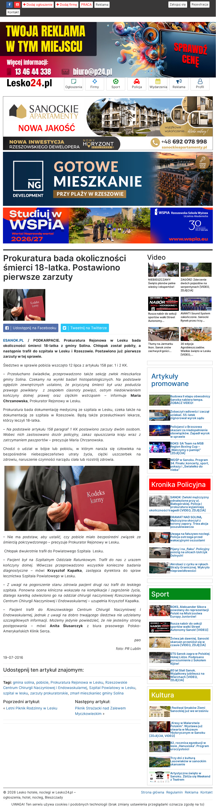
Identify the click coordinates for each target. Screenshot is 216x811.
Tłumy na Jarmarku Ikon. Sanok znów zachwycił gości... (160, 347)
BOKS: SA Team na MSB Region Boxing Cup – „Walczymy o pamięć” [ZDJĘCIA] (187, 448)
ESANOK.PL (13, 340)
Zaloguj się (178, 4)
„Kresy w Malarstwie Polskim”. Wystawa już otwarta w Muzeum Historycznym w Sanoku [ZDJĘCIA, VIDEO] (177, 729)
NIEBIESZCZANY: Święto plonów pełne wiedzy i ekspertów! (162, 283)
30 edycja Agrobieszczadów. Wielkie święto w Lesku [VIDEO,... (196, 349)
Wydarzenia (158, 87)
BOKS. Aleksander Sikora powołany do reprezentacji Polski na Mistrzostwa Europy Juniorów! (189, 611)
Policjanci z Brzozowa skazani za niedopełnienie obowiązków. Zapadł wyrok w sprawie (190, 431)
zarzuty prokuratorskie (49, 693)
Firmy (94, 87)
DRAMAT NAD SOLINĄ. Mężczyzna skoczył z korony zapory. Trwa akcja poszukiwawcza (189, 521)
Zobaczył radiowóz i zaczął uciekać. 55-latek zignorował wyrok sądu (189, 415)
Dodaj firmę (68, 5)
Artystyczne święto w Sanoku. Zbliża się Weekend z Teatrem (190, 776)
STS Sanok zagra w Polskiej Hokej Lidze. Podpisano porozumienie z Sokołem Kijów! (190, 658)
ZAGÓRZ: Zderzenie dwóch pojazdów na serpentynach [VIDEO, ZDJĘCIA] (195, 285)
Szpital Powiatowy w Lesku (112, 688)
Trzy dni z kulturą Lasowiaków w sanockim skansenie (188, 761)
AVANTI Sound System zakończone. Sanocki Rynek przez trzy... (195, 317)
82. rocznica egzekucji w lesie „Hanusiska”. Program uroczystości (189, 746)
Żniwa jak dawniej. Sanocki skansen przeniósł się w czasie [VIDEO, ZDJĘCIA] (189, 642)
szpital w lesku (15, 693)
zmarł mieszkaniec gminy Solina (97, 693)
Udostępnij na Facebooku (34, 328)
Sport (115, 87)
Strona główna (152, 792)
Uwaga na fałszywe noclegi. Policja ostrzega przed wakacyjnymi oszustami (190, 537)
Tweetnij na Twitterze (88, 328)
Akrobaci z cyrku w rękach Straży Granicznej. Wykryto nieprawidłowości (190, 567)
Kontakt (13, 12)
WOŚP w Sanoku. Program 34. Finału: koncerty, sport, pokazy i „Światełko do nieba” (189, 464)
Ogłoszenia (73, 87)
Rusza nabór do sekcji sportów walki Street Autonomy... (162, 317)
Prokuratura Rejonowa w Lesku (77, 682)
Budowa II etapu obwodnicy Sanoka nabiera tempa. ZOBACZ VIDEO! (190, 399)
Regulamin (174, 792)
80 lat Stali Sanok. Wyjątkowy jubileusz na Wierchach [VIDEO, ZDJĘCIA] (187, 675)
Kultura (162, 695)
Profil (200, 87)
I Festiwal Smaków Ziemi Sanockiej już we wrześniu (189, 709)
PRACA (86, 5)
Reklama (102, 5)
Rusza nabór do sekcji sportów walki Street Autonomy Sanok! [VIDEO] (189, 627)
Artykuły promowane (170, 380)
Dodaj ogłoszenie (39, 5)
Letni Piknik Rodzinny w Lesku (31, 708)
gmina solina (23, 682)
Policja (137, 87)
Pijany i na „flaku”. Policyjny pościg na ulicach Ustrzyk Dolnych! (189, 552)
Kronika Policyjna (178, 484)
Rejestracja (200, 4)
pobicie (42, 682)
